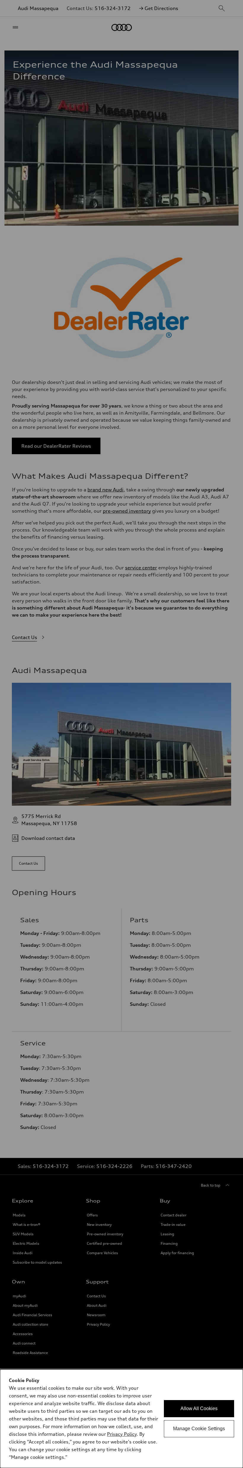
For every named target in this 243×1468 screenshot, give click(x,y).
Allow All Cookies (199, 1408)
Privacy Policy (122, 1434)
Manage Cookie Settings (199, 1428)
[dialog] (121, 1418)
